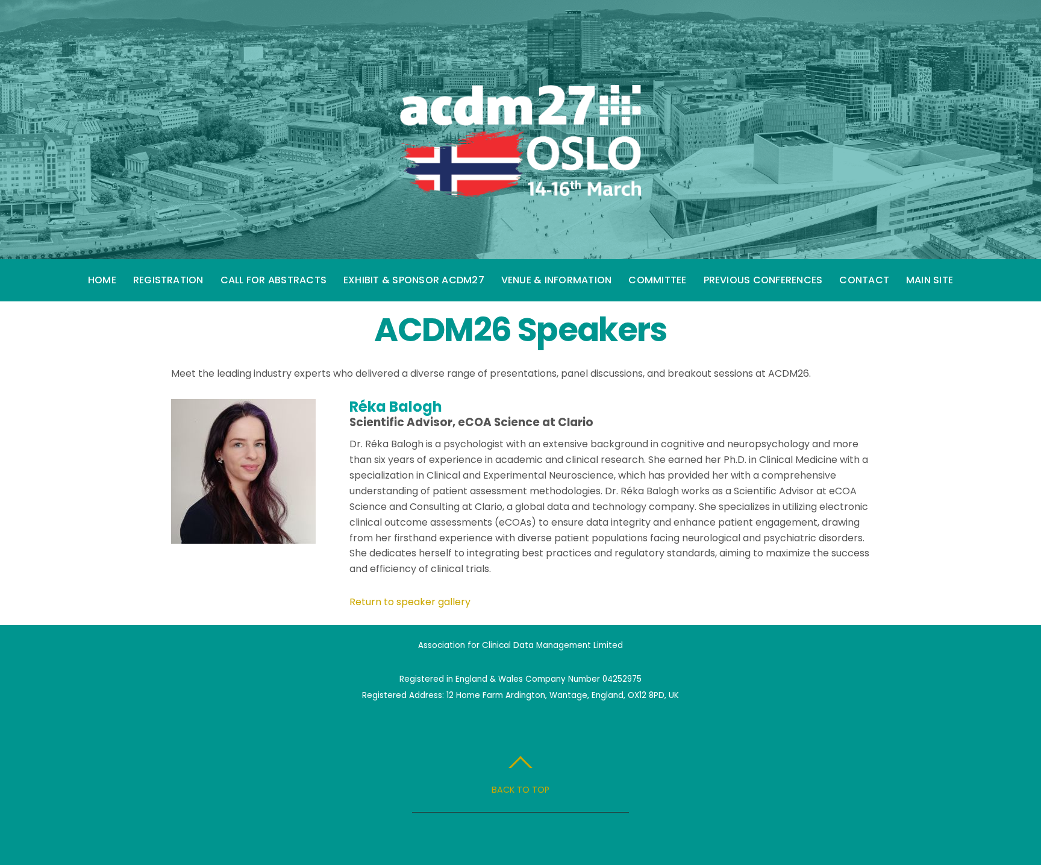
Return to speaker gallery (409, 602)
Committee (657, 280)
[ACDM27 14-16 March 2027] (520, 185)
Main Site (929, 280)
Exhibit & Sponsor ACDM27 (413, 280)
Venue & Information (556, 280)
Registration (168, 280)
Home (102, 280)
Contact (864, 280)
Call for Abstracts (273, 280)
